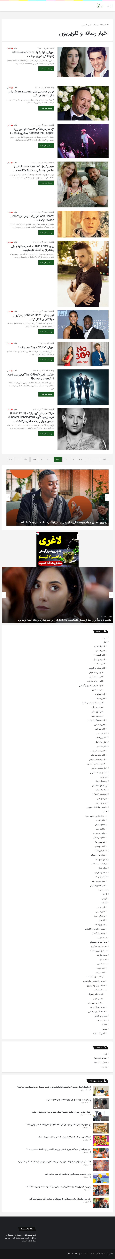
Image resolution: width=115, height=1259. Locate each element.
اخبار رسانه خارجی (95, 681)
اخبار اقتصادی (99, 655)
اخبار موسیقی (99, 724)
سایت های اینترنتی (97, 885)
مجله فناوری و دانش (96, 1011)
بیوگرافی (103, 776)
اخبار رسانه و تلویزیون (96, 668)
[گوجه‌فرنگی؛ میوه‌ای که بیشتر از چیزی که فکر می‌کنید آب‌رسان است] (101, 1140)
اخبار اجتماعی (99, 646)
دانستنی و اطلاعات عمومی (97, 807)
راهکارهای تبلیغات (95, 976)
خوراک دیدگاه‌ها (100, 1062)
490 (80, 459)
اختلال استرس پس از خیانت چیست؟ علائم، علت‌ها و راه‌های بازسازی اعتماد (61, 1112)
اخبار (100, 24)
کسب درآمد (102, 889)
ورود (105, 1053)
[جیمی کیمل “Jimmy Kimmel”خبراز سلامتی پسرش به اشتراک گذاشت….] (83, 184)
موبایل (33, 1238)
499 (66, 459)
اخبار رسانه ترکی (96, 676)
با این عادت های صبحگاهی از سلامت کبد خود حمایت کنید (68, 1174)
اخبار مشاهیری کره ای (96, 763)
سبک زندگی (102, 868)
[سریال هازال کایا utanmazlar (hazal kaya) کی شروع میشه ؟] (83, 62)
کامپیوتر (102, 920)
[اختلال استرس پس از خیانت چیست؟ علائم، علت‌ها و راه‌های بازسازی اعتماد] (101, 1116)
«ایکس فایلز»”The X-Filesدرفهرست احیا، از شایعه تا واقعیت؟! (30, 377)
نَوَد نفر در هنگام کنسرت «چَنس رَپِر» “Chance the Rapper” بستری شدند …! (32, 131)
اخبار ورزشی (100, 729)
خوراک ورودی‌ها (100, 1058)
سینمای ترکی (97, 711)
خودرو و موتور (101, 802)
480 (89, 459)
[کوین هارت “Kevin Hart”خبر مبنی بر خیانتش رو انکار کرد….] (83, 324)
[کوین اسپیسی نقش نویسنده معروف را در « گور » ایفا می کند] (83, 103)
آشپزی (104, 637)
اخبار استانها (100, 650)
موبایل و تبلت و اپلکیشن (95, 929)
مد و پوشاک (100, 924)
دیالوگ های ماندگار (99, 863)
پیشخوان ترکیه (101, 789)
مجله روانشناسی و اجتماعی (94, 981)
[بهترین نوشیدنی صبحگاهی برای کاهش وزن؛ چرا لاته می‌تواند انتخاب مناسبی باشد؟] (101, 1153)
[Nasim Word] (100, 5)
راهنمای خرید (99, 916)
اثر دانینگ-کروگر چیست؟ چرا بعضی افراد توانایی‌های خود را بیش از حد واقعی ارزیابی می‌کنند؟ (54, 1087)
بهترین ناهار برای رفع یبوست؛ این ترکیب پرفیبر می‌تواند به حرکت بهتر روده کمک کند (64, 522)
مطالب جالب (102, 1020)
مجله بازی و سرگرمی (99, 946)
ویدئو (105, 1029)
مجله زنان (103, 959)
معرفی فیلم (98, 998)
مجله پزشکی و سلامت (98, 950)
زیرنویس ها (100, 842)
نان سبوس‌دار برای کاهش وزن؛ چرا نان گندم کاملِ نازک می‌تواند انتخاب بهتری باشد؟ (58, 1124)
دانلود (105, 811)
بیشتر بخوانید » (46, 68)
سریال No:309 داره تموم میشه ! (36, 347)
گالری (105, 894)
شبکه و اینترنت (101, 876)
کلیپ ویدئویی (99, 1033)
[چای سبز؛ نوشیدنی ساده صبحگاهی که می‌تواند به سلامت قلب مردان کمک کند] (101, 1203)
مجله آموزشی (102, 937)
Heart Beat (48, 125)
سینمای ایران (97, 707)
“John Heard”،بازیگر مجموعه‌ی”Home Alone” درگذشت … (32, 218)
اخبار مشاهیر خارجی (97, 759)
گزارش (104, 898)
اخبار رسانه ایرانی (95, 672)
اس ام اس (100, 907)
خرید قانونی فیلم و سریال (95, 816)
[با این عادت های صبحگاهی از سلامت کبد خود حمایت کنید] (101, 1178)
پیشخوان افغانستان (99, 785)
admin (49, 88)
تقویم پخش (97, 689)
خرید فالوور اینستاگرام (14, 1235)
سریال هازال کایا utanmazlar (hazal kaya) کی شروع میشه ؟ (33, 54)
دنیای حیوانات (101, 859)
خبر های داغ (102, 798)
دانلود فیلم (100, 829)
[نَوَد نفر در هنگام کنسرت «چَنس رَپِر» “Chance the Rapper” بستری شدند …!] (83, 141)
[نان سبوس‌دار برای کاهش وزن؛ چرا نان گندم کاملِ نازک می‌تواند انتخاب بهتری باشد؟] (101, 1128)
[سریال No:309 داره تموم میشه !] (83, 354)
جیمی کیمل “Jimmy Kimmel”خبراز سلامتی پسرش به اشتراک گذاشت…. (34, 168)
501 (49, 459)
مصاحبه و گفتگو (101, 1016)
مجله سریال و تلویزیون (96, 985)
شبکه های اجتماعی (97, 855)
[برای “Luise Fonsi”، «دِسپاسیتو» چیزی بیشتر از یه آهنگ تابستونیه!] (83, 274)
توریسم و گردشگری (99, 794)
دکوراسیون (100, 911)
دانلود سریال (100, 824)
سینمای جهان (97, 715)
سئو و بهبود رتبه (98, 881)
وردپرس (104, 1066)
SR (51, 48)
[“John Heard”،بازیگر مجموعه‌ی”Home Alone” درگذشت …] (83, 224)
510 (34, 459)
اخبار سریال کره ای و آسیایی (91, 685)
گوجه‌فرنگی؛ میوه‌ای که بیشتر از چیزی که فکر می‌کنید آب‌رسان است (64, 1136)
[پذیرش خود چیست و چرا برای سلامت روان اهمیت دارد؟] (101, 1103)
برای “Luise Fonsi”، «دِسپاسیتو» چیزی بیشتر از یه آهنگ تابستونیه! (32, 248)
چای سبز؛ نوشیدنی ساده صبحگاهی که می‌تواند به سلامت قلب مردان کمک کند (60, 1199)
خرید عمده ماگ (30, 1235)
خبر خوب (101, 968)
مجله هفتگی (102, 963)
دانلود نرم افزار (99, 837)
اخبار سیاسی (100, 694)
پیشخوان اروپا (101, 781)
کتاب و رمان (100, 846)
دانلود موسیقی (99, 833)
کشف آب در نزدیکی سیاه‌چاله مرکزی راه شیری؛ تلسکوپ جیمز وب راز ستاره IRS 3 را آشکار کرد (54, 1161)
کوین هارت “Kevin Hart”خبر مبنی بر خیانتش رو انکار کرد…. (33, 317)
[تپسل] (37, 533)
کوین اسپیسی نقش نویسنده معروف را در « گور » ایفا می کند (31, 93)
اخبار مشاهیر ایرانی (97, 750)
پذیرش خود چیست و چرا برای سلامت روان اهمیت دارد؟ (69, 1099)
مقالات (104, 1024)
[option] (57, 497)
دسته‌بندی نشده (101, 850)
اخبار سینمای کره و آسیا (92, 702)
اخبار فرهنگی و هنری (96, 720)
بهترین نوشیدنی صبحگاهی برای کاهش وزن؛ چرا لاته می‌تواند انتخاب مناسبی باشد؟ (59, 1149)
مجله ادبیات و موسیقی (98, 942)
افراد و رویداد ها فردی (98, 772)
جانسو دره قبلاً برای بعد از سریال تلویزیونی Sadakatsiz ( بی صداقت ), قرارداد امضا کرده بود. (64, 620)
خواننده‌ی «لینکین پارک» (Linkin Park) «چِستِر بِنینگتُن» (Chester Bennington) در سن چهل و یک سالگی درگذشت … (31, 417)
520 (25, 459)
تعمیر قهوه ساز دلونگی (21, 1238)
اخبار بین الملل (99, 659)
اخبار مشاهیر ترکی (97, 755)
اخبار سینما (101, 698)
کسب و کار (100, 972)
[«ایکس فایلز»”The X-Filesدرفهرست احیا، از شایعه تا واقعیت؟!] (83, 387)
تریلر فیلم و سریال (95, 994)
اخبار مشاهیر (102, 746)
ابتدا (104, 459)
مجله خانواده (102, 955)
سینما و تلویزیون (100, 872)
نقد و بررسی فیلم (95, 1002)
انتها (10, 459)
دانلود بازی (100, 820)
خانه (105, 24)
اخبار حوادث (100, 663)
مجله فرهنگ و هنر (97, 1007)
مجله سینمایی (99, 989)
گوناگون (104, 902)
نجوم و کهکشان (98, 933)
